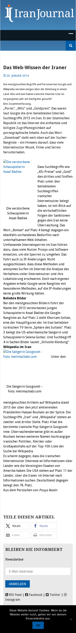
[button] (17, 525)
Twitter (54, 595)
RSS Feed (15, 595)
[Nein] (71, 619)
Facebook (35, 595)
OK (38, 625)
